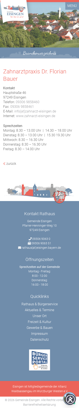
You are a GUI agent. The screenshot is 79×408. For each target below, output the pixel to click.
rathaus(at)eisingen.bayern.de (41, 247)
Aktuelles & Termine (39, 310)
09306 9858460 (27, 102)
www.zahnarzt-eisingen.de (35, 116)
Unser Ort (40, 316)
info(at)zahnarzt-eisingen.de (35, 111)
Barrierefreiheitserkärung (39, 404)
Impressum (39, 334)
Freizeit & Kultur (39, 322)
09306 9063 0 (41, 238)
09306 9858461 (22, 107)
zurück (10, 164)
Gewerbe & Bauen (40, 328)
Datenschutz (39, 340)
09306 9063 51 (41, 243)
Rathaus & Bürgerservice (39, 304)
